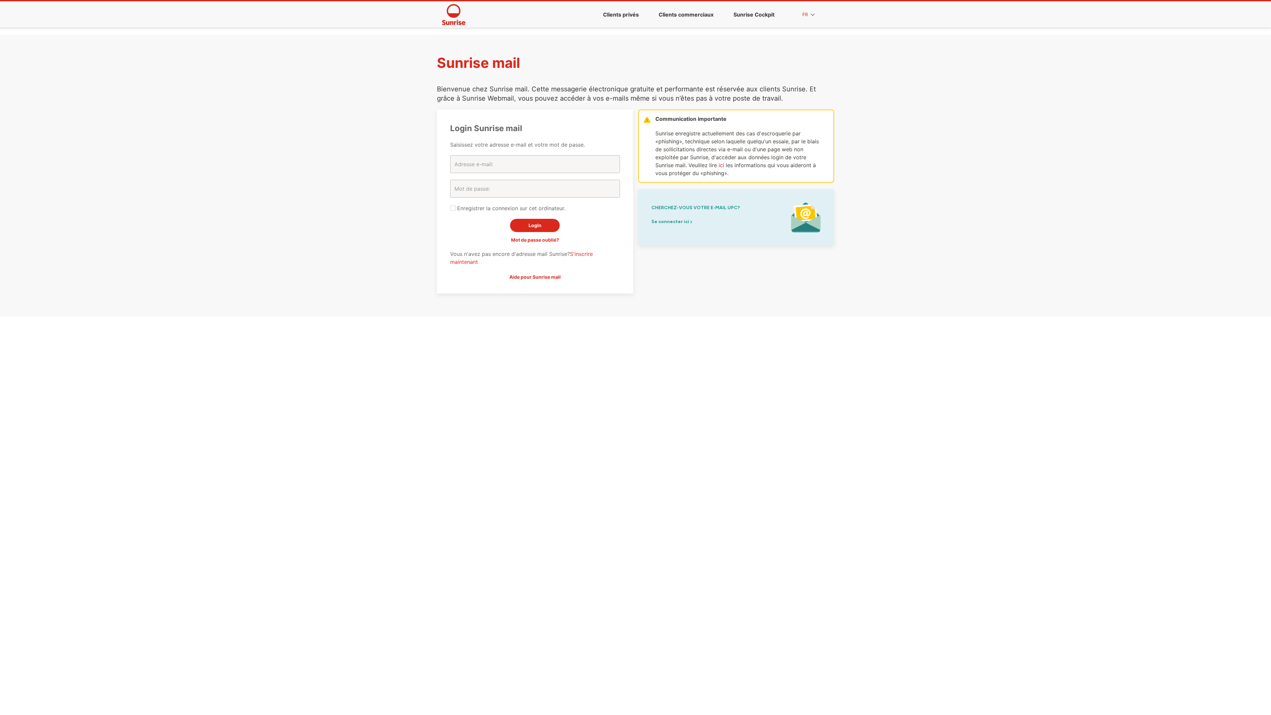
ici (721, 165)
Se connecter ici (670, 221)
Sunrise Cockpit (754, 14)
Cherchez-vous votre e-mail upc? (695, 208)
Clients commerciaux (686, 14)
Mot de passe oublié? (535, 240)
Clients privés (621, 14)
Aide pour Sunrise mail (535, 277)
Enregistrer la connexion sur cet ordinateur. (510, 208)
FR (805, 14)
